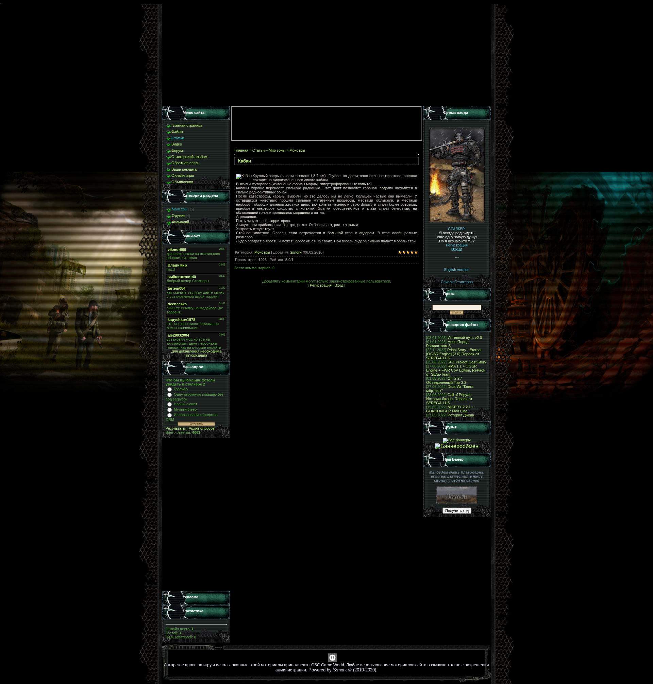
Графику (181, 389)
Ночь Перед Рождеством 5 (447, 344)
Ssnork (296, 252)
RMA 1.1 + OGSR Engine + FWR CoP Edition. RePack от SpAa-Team (455, 370)
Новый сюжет (185, 404)
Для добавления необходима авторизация (196, 353)
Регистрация (321, 285)
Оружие (178, 215)
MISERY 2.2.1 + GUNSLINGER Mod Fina (450, 409)
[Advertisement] (196, 514)
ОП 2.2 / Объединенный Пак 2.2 (446, 380)
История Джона (461, 415)
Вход (339, 285)
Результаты (176, 428)
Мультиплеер (185, 409)
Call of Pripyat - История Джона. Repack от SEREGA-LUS (449, 399)
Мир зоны (277, 150)
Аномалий (180, 222)
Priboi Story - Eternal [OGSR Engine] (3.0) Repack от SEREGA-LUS (453, 354)
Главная (241, 150)
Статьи (258, 150)
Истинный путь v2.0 (465, 338)
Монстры (179, 209)
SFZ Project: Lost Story (467, 362)
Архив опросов (202, 428)
